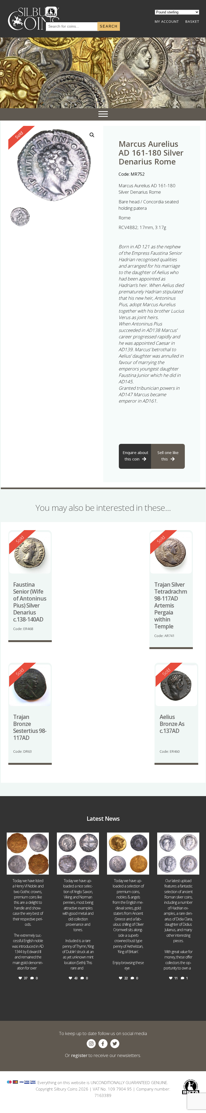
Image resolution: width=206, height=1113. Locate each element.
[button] (92, 135)
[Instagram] (44, 870)
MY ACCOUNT (167, 21)
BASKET (192, 21)
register (79, 1055)
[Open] (28, 854)
